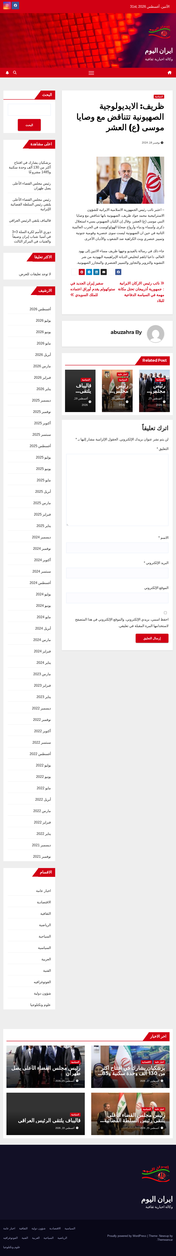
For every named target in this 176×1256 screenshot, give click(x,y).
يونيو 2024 (43, 605)
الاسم (163, 537)
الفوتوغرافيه (42, 982)
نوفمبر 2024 (42, 548)
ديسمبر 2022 (41, 708)
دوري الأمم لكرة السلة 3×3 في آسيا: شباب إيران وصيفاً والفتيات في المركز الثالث (31, 236)
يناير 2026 (43, 389)
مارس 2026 (42, 366)
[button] (15, 72)
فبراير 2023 (42, 685)
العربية (46, 959)
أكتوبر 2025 (42, 423)
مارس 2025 (42, 503)
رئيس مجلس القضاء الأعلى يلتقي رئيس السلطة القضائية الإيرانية (31, 204)
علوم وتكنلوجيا (40, 1005)
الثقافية (45, 913)
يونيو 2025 (43, 469)
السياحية (45, 936)
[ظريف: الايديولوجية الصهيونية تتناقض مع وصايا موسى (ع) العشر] (130, 180)
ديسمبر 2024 (41, 537)
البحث (47, 94)
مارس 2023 (42, 674)
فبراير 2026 (42, 377)
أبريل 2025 (43, 491)
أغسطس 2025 (40, 446)
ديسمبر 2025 (41, 400)
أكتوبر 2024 (42, 560)
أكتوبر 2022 (42, 731)
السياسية (159, 96)
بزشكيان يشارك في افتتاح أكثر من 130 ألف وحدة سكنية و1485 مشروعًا (30, 167)
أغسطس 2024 (40, 583)
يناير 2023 (43, 697)
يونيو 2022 (43, 777)
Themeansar (165, 1239)
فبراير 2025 (42, 514)
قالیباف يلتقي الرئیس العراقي (30, 220)
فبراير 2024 (42, 651)
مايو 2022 (44, 788)
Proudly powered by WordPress (127, 1235)
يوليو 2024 (43, 594)
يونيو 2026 (43, 332)
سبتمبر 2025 (41, 434)
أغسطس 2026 (40, 309)
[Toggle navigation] (91, 72)
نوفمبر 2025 (42, 412)
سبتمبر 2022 (41, 742)
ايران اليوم (159, 50)
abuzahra (122, 332)
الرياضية (45, 925)
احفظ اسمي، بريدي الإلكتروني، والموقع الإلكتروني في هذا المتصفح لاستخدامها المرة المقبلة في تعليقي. (121, 623)
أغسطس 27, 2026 (149, 1081)
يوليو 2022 (43, 765)
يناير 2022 (43, 834)
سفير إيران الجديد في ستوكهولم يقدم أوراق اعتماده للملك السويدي (92, 289)
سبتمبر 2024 (41, 571)
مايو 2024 (44, 617)
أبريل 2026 (43, 355)
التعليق (162, 449)
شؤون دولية (42, 993)
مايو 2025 (44, 480)
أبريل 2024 (43, 628)
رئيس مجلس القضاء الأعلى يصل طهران (45, 1070)
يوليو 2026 (43, 320)
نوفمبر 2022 (42, 719)
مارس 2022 (42, 811)
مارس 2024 (42, 640)
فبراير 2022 (42, 822)
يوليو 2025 (43, 457)
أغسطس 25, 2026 (64, 1081)
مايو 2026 (44, 343)
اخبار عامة (122, 374)
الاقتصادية (44, 902)
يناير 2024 (43, 662)
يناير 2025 (43, 526)
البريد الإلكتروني (156, 563)
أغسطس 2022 (40, 754)
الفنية (47, 970)
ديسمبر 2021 (41, 845)
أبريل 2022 (43, 799)
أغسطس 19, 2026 (64, 1128)
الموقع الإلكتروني (156, 588)
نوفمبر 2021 (42, 856)
